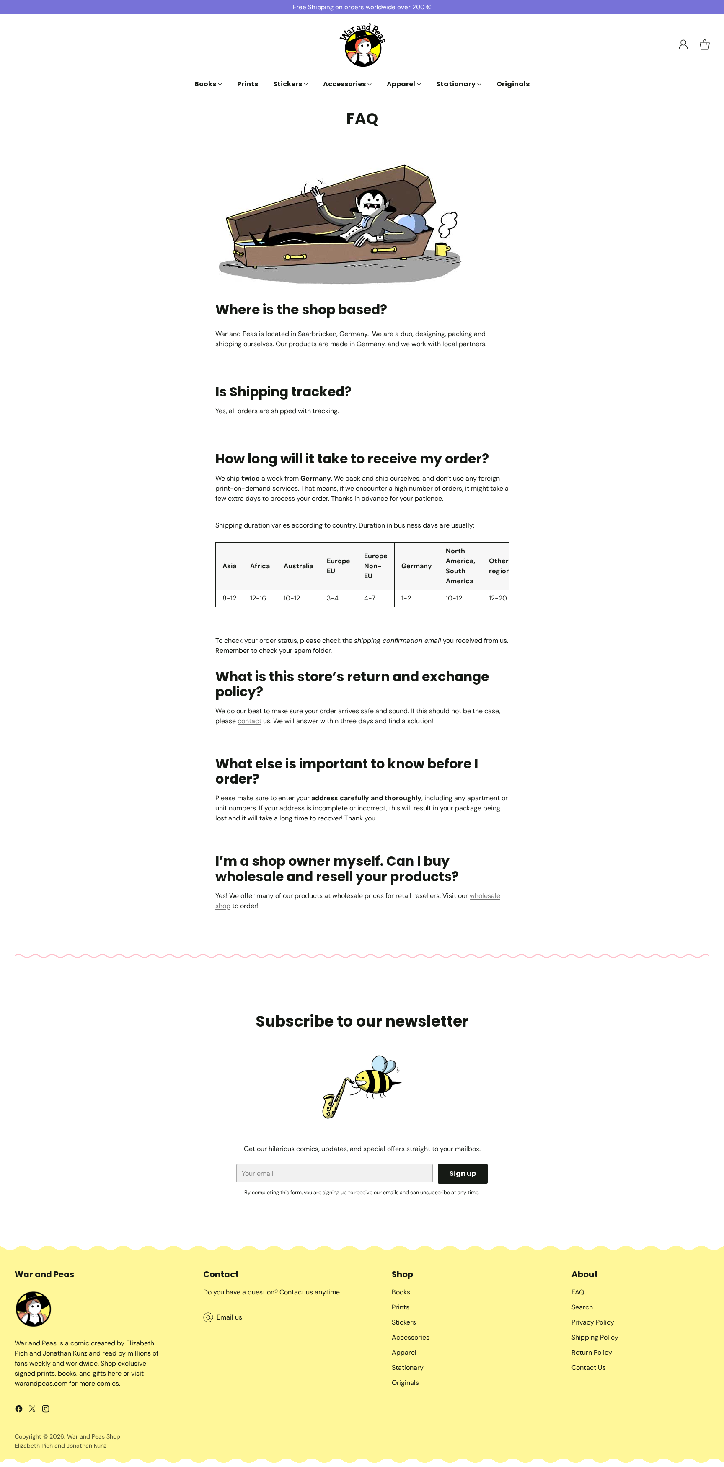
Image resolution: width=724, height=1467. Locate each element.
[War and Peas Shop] (362, 44)
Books (401, 1292)
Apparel (404, 1352)
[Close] (187, 1313)
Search (582, 1307)
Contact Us (588, 1367)
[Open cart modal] (705, 44)
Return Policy (591, 1352)
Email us (229, 1317)
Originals (405, 1382)
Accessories (410, 1337)
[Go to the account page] (683, 44)
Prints (400, 1307)
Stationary (408, 1367)
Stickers (404, 1322)
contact (249, 721)
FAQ (577, 1292)
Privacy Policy (592, 1322)
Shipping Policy (594, 1337)
